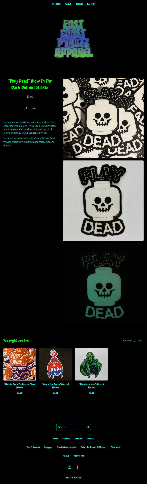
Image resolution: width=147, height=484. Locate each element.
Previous (127, 340)
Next (140, 340)
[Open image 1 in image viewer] (103, 118)
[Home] (73, 38)
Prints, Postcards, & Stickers (93, 447)
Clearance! (115, 447)
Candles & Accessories (66, 447)
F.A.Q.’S (68, 3)
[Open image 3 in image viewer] (103, 283)
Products (56, 3)
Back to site (79, 455)
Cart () (91, 3)
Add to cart (30, 108)
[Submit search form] (88, 427)
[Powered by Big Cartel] (73, 478)
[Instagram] (70, 467)
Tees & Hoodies (33, 447)
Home (55, 438)
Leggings (48, 447)
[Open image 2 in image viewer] (103, 200)
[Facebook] (77, 467)
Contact (79, 3)
